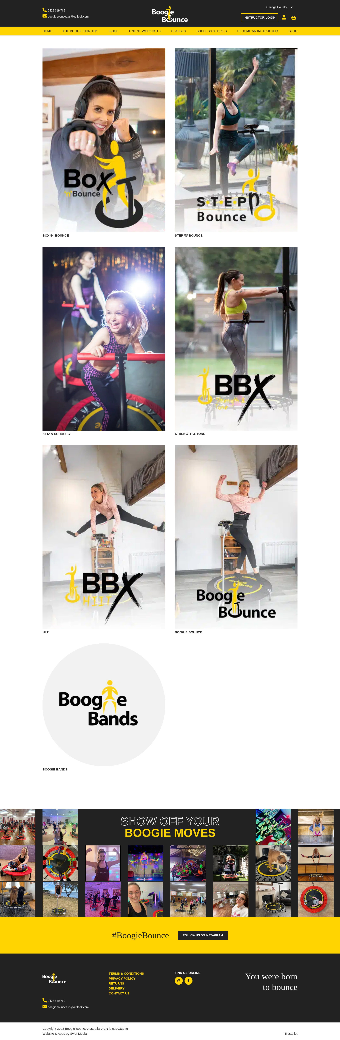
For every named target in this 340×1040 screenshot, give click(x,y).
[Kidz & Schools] (103, 249)
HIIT (45, 632)
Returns (116, 983)
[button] (282, 7)
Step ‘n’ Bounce (189, 235)
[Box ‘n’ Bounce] (103, 50)
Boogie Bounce (188, 632)
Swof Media (78, 1033)
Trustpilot (291, 1033)
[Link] (170, 13)
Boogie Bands (54, 769)
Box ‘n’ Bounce (55, 235)
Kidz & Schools (56, 434)
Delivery (116, 988)
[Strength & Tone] (236, 249)
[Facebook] (188, 981)
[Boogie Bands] (103, 646)
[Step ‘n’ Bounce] (236, 50)
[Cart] (294, 17)
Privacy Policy (122, 978)
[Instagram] (179, 981)
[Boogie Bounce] (236, 447)
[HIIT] (103, 447)
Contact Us (119, 993)
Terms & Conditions (126, 973)
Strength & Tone (190, 434)
